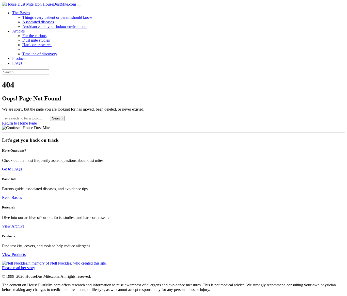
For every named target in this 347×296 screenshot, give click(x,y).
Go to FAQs (12, 169)
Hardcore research (37, 45)
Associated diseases (38, 22)
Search (57, 118)
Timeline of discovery (39, 54)
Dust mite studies (36, 40)
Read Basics (12, 197)
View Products (14, 254)
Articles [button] (18, 31)
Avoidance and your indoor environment (54, 26)
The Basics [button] (21, 13)
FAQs (17, 63)
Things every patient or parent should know (57, 17)
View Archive (13, 226)
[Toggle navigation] (79, 5)
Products (19, 58)
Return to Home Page (19, 123)
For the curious (34, 35)
